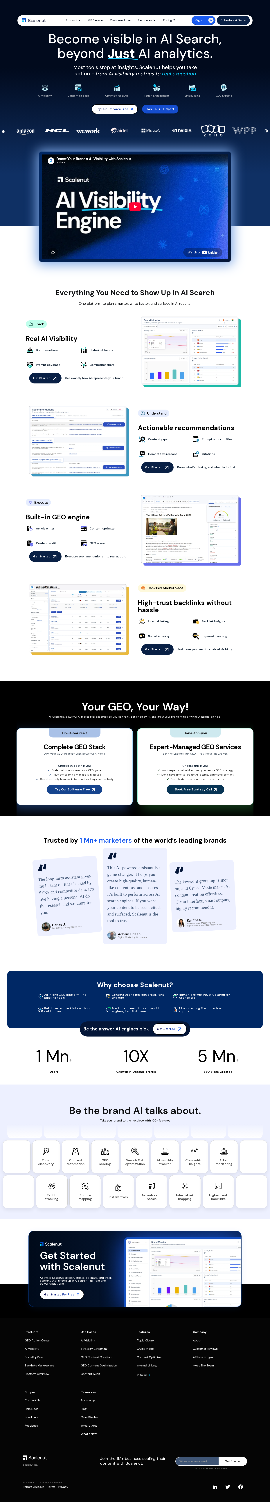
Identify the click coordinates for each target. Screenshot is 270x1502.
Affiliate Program (204, 1357)
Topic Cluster (146, 1340)
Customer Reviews (205, 1349)
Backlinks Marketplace (39, 1365)
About (197, 1340)
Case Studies (89, 1417)
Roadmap (31, 1417)
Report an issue (33, 1487)
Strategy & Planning (94, 1349)
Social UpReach (35, 1357)
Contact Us (32, 1400)
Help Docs (31, 1409)
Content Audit (90, 1374)
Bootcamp (88, 1400)
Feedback (31, 1426)
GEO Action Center (38, 1340)
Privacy (63, 1487)
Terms (51, 1487)
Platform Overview (37, 1374)
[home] (34, 20)
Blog (84, 1409)
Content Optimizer (149, 1357)
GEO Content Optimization (99, 1365)
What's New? (89, 1434)
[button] (73, 20)
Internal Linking (147, 1365)
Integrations (89, 1426)
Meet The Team (203, 1365)
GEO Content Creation (96, 1357)
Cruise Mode (145, 1349)
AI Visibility (32, 1349)
